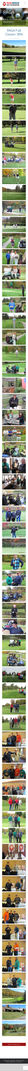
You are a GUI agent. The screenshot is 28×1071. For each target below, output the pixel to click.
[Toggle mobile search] (25, 3)
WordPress (13, 1061)
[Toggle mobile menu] (25, 2)
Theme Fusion (19, 1061)
